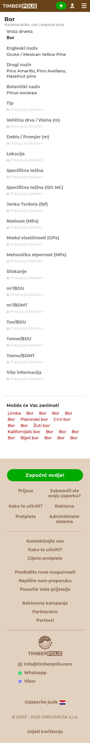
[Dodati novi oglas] (61, 6)
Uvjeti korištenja (45, 731)
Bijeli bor (30, 437)
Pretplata (26, 516)
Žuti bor (41, 425)
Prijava (25, 490)
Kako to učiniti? (26, 506)
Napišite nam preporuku (45, 580)
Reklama (64, 506)
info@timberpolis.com (48, 664)
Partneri (45, 620)
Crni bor (62, 419)
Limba (14, 413)
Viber (30, 681)
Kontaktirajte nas (45, 541)
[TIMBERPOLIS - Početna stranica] (19, 6)
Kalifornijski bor (24, 431)
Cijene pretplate (45, 558)
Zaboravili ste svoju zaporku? (64, 493)
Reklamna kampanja (45, 603)
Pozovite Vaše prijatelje (45, 589)
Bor (30, 413)
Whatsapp (35, 672)
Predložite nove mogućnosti (45, 572)
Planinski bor (34, 419)
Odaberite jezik (41, 702)
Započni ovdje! (45, 475)
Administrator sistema (64, 519)
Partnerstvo (45, 611)
